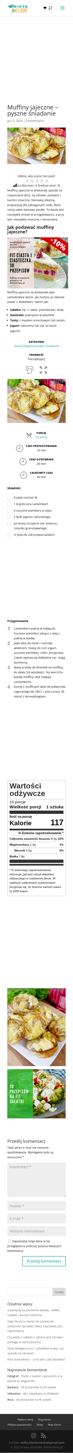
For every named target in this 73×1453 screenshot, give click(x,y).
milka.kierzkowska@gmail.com (42, 1442)
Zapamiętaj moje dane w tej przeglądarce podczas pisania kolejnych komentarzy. (34, 1246)
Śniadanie (52, 346)
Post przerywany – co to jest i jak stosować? (36, 1359)
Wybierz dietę (25, 1419)
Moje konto (54, 1424)
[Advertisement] (36, 66)
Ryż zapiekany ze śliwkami (41, 1393)
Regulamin (44, 1419)
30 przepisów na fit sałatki (38, 1387)
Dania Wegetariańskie (29, 346)
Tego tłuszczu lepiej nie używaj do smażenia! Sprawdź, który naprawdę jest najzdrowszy (34, 1326)
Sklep (39, 1424)
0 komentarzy (35, 121)
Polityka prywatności (19, 1424)
